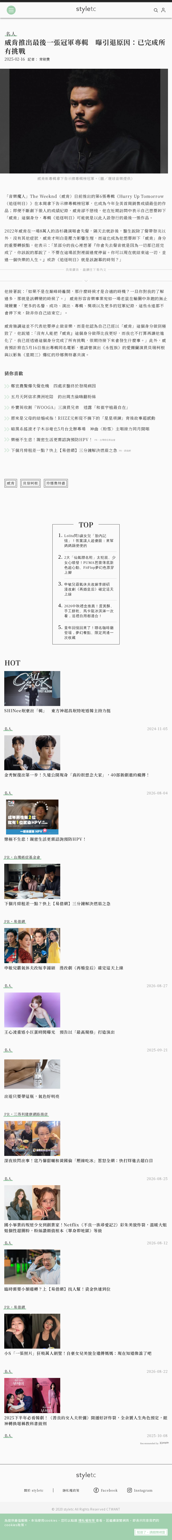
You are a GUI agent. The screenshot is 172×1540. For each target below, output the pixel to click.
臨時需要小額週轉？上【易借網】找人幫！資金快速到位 (57, 1289)
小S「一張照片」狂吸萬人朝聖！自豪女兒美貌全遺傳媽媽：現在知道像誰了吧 (78, 1353)
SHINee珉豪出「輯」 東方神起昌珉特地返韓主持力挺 (57, 710)
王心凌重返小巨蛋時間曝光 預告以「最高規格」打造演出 (59, 1032)
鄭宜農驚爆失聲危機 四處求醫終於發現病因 (53, 386)
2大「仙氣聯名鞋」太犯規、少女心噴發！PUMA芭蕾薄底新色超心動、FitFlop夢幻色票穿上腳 (90, 565)
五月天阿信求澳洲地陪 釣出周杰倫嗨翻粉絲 (53, 396)
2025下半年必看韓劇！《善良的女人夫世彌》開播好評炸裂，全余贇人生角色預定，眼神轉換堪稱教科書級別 (86, 1420)
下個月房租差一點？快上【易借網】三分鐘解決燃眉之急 (57, 903)
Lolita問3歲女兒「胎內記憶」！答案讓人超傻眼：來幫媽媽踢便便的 (89, 541)
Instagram (143, 1490)
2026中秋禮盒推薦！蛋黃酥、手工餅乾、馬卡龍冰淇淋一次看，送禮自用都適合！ (89, 611)
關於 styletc (34, 1490)
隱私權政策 (87, 1520)
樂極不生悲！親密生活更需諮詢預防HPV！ (45, 839)
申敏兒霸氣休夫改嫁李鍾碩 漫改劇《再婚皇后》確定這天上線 (89, 589)
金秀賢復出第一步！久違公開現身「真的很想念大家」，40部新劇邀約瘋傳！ (77, 775)
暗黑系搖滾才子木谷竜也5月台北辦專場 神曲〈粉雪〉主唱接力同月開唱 (80, 429)
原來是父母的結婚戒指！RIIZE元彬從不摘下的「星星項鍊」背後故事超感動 (83, 418)
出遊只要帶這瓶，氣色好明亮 (32, 1096)
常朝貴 (44, 59)
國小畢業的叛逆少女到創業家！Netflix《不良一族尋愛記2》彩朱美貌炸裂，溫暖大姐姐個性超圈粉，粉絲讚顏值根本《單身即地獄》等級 (85, 1227)
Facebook (109, 1490)
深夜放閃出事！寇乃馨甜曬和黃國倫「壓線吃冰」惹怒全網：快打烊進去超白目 (78, 1160)
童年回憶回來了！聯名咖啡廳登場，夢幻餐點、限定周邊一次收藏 (89, 633)
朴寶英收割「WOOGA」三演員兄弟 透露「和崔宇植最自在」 (70, 407)
